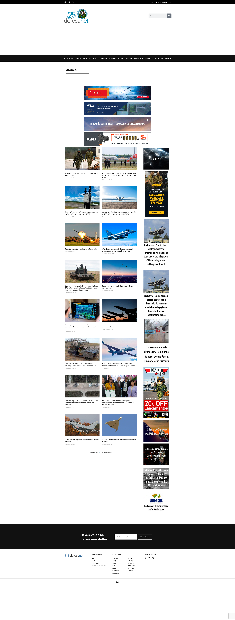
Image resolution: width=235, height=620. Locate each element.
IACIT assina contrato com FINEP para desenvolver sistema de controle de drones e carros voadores (118, 403)
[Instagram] (73, 2)
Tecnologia (129, 58)
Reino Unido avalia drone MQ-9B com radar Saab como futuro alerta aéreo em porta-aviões (118, 365)
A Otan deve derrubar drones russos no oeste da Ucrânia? (119, 441)
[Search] (169, 16)
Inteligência (138, 58)
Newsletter (159, 58)
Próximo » (108, 453)
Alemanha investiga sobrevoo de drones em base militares (82, 441)
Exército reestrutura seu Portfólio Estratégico (81, 249)
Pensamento (149, 58)
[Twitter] (69, 2)
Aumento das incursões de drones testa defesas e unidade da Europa (119, 326)
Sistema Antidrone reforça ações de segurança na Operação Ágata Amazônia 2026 (81, 213)
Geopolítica (103, 58)
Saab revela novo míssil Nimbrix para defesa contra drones (117, 287)
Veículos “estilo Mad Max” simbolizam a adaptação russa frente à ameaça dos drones (80, 365)
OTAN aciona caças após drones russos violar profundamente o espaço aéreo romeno (118, 250)
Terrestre (70, 58)
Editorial (168, 58)
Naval (85, 58)
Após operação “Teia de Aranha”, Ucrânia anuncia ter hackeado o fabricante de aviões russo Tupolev (82, 403)
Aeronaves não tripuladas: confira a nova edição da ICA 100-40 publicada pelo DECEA (119, 213)
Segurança (112, 58)
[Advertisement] (117, 37)
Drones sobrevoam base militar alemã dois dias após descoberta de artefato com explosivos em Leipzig (119, 175)
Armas (95, 58)
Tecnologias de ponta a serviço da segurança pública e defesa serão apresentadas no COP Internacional (80, 327)
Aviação (78, 58)
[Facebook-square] (65, 2)
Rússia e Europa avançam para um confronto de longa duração (81, 174)
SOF (90, 58)
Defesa (120, 58)
